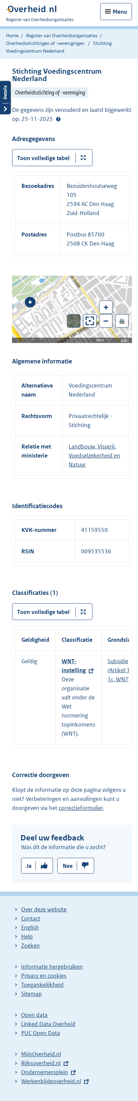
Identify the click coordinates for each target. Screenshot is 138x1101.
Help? (58, 119)
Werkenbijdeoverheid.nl (51, 1081)
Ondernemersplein (44, 1072)
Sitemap (31, 993)
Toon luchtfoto (73, 321)
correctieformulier (81, 808)
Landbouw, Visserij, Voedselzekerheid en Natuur (94, 455)
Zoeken (30, 945)
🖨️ (122, 321)
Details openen (5, 97)
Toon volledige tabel (43, 158)
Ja (28, 866)
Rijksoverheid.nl (41, 1063)
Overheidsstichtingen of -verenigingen (45, 43)
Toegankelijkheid (42, 984)
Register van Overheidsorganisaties (61, 35)
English (30, 927)
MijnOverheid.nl (41, 1054)
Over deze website (44, 909)
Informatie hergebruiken (52, 966)
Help (27, 936)
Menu (120, 11)
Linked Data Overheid (48, 1024)
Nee (68, 866)
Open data (34, 1015)
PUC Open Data (40, 1033)
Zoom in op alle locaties (89, 321)
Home (12, 35)
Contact (30, 918)
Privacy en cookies (43, 975)
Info (124, 340)
